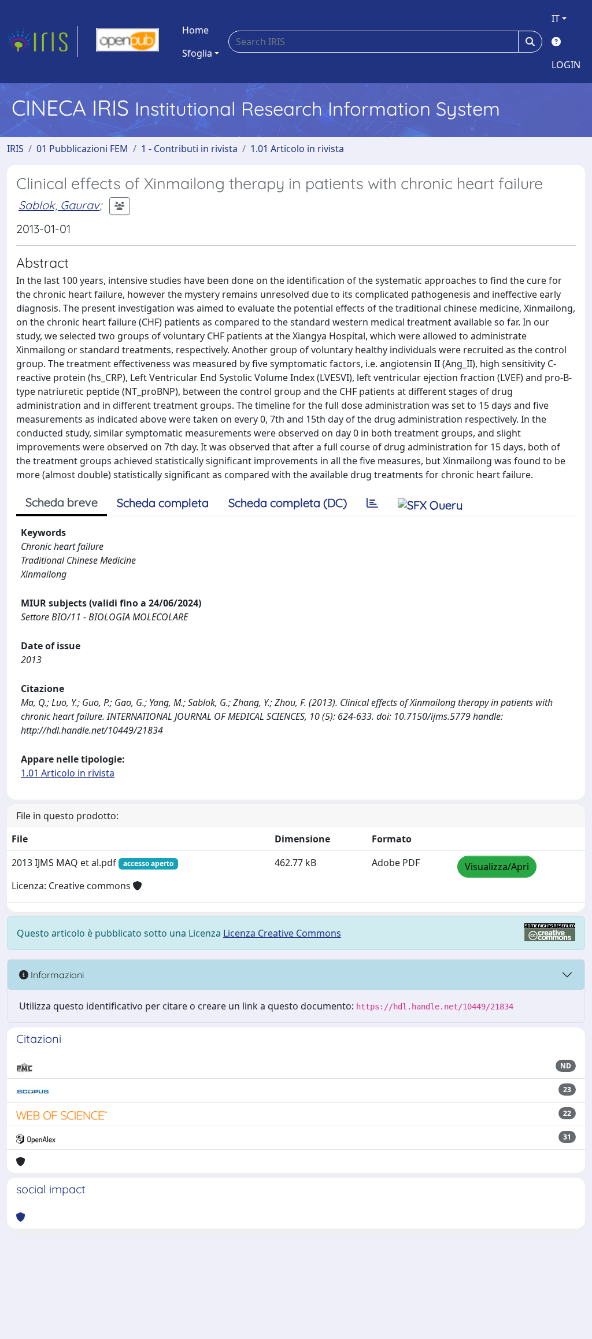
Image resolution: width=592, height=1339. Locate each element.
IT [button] (556, 18)
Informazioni (56, 975)
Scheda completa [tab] (163, 502)
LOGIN (566, 64)
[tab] (372, 503)
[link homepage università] (127, 41)
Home (195, 30)
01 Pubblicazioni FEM (82, 148)
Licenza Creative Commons (282, 933)
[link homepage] (42, 41)
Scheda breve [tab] (61, 502)
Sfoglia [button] (197, 53)
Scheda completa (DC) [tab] (287, 502)
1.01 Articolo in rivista (297, 148)
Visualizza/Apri (497, 866)
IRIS (15, 148)
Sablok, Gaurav (58, 205)
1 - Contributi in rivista (189, 148)
